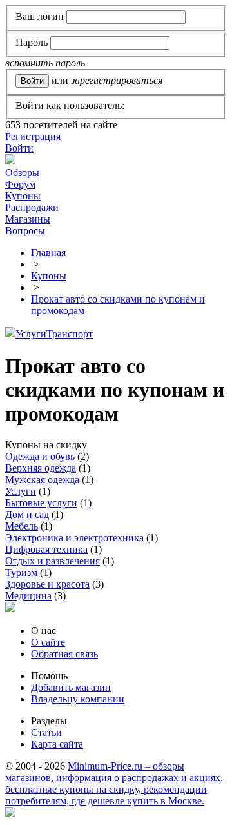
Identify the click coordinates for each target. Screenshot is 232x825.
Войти (19, 148)
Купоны (23, 195)
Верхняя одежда (40, 467)
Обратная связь (64, 653)
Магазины (27, 219)
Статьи (46, 732)
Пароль (31, 42)
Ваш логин (39, 16)
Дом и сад (27, 514)
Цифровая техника (46, 549)
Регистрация (33, 136)
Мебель (21, 526)
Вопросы (25, 230)
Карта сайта (57, 744)
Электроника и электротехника (74, 537)
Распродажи (32, 207)
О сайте (48, 642)
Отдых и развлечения (52, 560)
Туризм (21, 572)
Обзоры (22, 172)
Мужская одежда (42, 479)
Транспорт (69, 333)
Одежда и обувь (40, 456)
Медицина (28, 595)
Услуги (30, 333)
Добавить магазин (71, 687)
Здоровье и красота (47, 584)
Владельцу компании (77, 698)
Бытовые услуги (41, 502)
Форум (20, 184)
